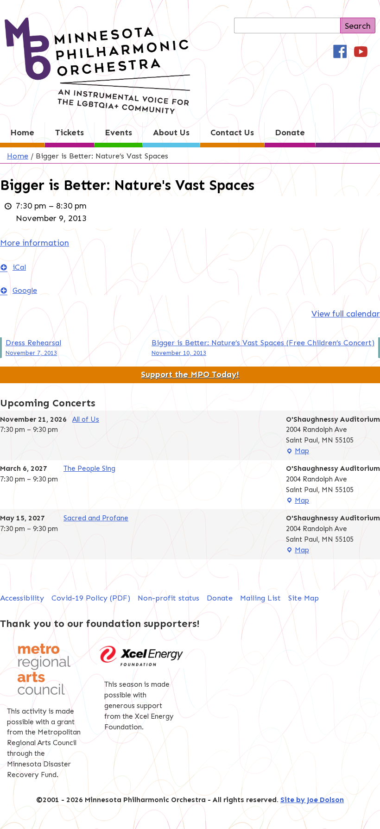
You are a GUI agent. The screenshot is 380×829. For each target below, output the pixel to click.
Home (22, 132)
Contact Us (232, 132)
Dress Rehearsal (33, 347)
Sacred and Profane (95, 518)
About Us (171, 132)
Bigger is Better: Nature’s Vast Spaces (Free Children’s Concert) (263, 347)
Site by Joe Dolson (312, 800)
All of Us (85, 419)
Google (25, 290)
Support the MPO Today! (190, 374)
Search (358, 26)
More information (34, 243)
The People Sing (89, 468)
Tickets (69, 132)
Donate (290, 132)
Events (118, 132)
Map (297, 452)
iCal (19, 267)
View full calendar (345, 314)
